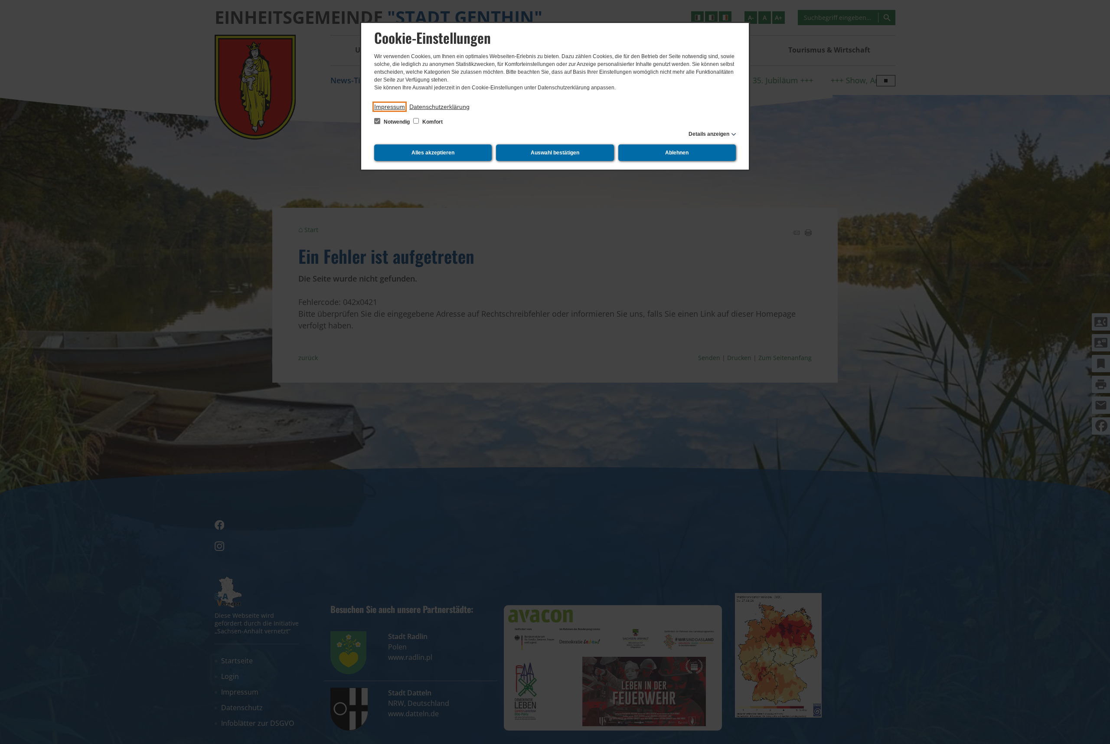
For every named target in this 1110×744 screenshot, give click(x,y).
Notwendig (396, 122)
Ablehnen (677, 153)
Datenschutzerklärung (439, 106)
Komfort (432, 122)
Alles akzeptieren (432, 153)
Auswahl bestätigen (555, 153)
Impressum (389, 106)
